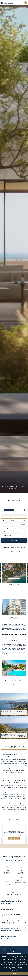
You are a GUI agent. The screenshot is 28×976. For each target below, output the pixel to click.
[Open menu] (25, 2)
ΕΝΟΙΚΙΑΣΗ (19, 507)
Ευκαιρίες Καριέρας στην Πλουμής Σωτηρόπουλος (14, 747)
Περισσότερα (14, 836)
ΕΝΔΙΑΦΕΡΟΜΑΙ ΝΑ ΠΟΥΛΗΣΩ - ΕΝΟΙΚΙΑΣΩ (14, 657)
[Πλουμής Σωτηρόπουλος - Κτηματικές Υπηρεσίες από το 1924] (9, 3)
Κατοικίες (9, 510)
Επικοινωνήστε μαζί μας (14, 954)
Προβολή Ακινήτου (14, 579)
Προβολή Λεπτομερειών (20, 712)
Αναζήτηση (14, 540)
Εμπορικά (20, 510)
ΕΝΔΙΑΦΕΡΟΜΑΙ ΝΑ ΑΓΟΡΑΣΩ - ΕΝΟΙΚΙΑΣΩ (14, 634)
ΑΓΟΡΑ (9, 507)
